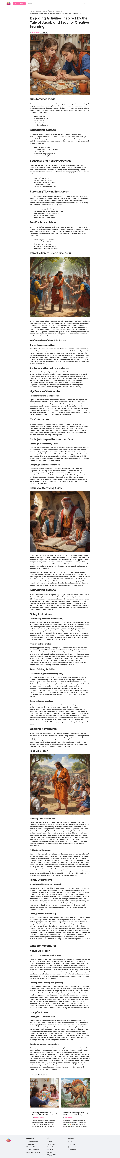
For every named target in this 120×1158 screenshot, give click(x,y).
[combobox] (55, 3)
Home (32, 11)
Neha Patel (35, 32)
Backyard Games (55, 11)
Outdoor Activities (41, 11)
